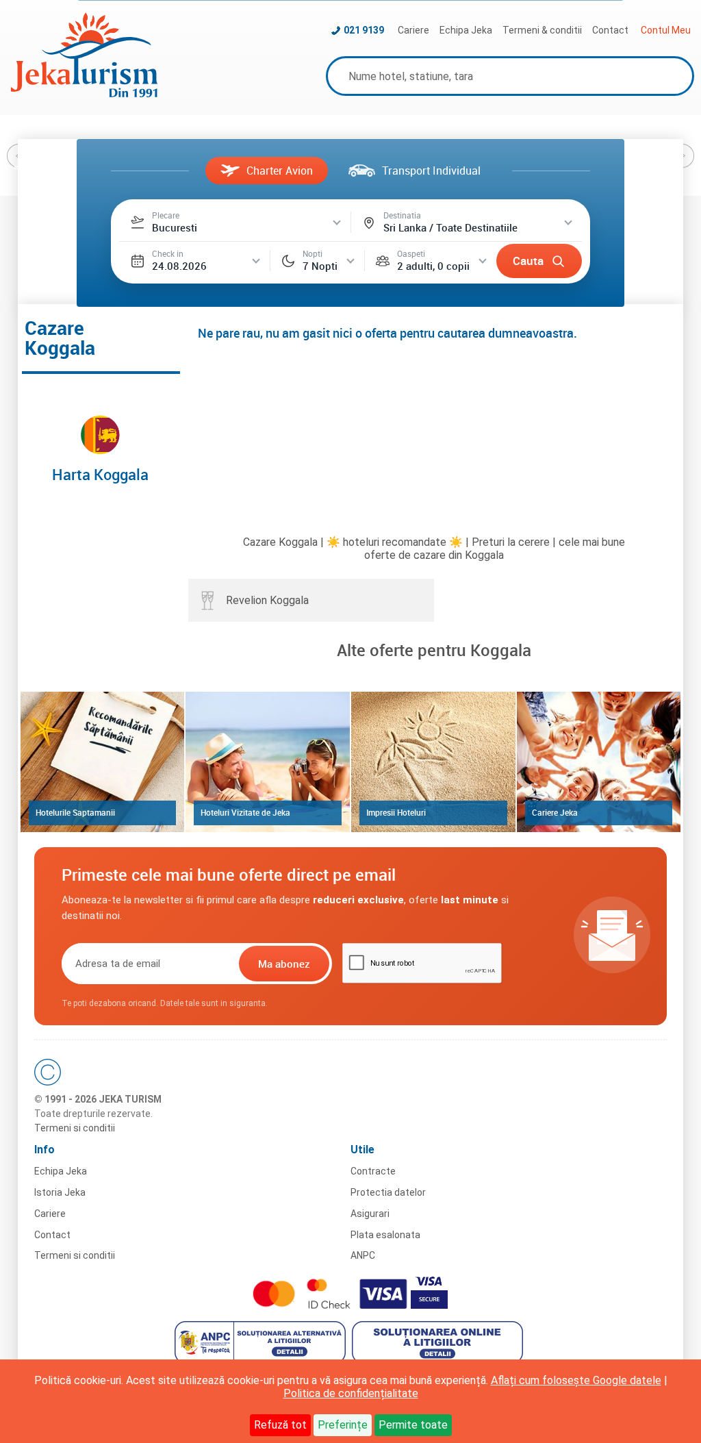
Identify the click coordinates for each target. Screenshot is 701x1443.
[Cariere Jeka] (599, 761)
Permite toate (413, 1424)
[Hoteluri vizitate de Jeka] (268, 761)
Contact (610, 30)
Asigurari (370, 1213)
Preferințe (343, 1424)
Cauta (528, 260)
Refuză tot (280, 1424)
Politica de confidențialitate (350, 1393)
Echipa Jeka (465, 30)
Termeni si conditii (74, 1127)
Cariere (413, 30)
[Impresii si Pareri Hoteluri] (433, 761)
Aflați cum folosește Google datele (576, 1380)
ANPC (362, 1255)
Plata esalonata (385, 1234)
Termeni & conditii (542, 30)
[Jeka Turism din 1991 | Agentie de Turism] (84, 93)
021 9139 (364, 30)
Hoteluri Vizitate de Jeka (245, 812)
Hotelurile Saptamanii (75, 812)
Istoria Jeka (60, 1192)
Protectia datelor (388, 1192)
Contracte (373, 1171)
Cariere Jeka (555, 812)
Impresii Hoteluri (396, 812)
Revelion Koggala (267, 600)
